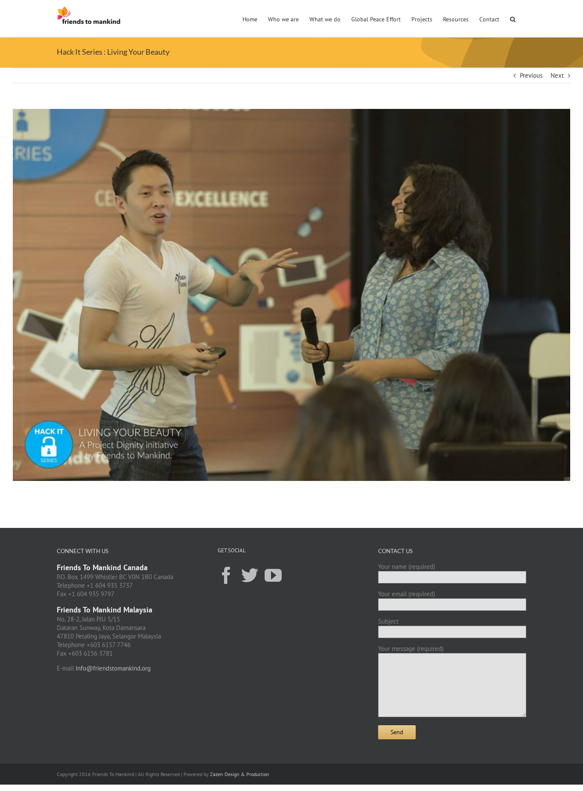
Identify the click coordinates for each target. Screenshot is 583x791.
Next (557, 75)
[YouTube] (273, 574)
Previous (531, 75)
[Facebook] (226, 574)
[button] (513, 18)
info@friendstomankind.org (113, 668)
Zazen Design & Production (239, 774)
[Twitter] (249, 574)
